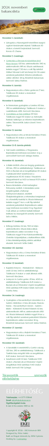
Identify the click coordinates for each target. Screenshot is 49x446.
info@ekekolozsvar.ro (21, 400)
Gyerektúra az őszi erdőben (18, 114)
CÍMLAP (40, 10)
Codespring (22, 439)
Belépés (44, 389)
